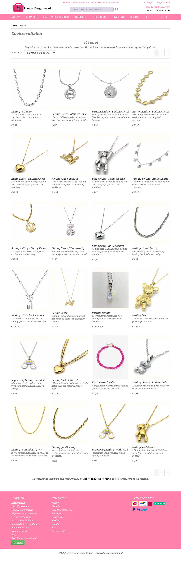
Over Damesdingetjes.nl (105, 2)
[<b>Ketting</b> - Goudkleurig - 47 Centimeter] (30, 424)
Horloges (81, 16)
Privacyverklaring (21, 516)
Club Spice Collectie (56, 16)
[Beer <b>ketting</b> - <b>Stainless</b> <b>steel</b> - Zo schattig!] (110, 155)
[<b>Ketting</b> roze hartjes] (110, 357)
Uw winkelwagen (158, 7)
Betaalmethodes (19, 527)
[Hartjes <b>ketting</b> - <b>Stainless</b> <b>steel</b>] (151, 88)
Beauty (135, 16)
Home (66, 2)
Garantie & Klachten (22, 520)
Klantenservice (80, 2)
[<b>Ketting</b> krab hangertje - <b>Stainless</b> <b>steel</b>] (70, 155)
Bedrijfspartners (20, 506)
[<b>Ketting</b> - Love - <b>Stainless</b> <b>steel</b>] (70, 88)
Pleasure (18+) (59, 530)
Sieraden (31, 16)
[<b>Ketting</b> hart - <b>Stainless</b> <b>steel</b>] (30, 155)
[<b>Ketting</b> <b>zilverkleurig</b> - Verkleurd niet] (151, 223)
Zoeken (116, 9)
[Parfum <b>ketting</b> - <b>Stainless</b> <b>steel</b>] (110, 88)
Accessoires (100, 16)
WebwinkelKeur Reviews (97, 478)
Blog (164, 16)
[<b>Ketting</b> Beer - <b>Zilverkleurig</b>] (70, 223)
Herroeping (18, 542)
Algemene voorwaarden (24, 513)
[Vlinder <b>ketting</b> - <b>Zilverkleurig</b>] (151, 155)
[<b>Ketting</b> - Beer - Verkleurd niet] (151, 357)
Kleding (119, 16)
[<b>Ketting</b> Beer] (151, 290)
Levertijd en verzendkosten (25, 523)
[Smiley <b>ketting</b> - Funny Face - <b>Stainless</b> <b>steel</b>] (30, 223)
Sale (54, 527)
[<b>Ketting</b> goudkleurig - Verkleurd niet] (70, 424)
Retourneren (18, 502)
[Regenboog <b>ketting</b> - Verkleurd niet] (30, 357)
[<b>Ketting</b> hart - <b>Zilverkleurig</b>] (110, 223)
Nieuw (15, 16)
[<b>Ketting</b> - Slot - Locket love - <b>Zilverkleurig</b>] (30, 290)
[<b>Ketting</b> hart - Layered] (70, 357)
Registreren (163, 2)
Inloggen (149, 2)
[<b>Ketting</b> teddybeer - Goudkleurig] (151, 424)
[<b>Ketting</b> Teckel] (70, 290)
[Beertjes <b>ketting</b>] (110, 290)
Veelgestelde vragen (22, 509)
